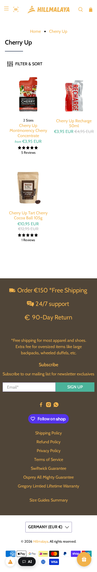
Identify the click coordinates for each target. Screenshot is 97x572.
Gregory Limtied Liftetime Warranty (48, 486)
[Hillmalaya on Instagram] (48, 405)
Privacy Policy (49, 450)
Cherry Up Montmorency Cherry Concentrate (28, 130)
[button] (14, 9)
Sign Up (75, 386)
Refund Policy (48, 441)
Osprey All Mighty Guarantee (48, 477)
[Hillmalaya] (48, 9)
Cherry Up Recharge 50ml (74, 123)
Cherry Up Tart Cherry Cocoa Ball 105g (28, 215)
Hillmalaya (40, 541)
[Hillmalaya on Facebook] (41, 405)
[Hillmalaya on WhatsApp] (56, 405)
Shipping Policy (48, 432)
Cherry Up (58, 31)
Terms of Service (48, 459)
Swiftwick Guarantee (48, 468)
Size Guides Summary (48, 500)
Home (35, 31)
